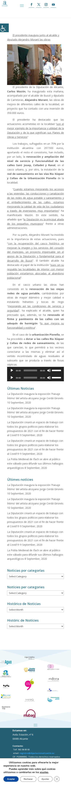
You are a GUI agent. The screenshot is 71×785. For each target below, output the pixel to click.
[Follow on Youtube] (53, 5)
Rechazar (28, 779)
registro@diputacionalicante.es (37, 753)
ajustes (44, 772)
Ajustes (45, 779)
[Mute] (49, 370)
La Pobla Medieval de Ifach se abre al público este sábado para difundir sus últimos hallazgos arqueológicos (35, 463)
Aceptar (11, 779)
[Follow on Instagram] (46, 5)
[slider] (57, 370)
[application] (35, 370)
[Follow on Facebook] (31, 5)
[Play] (12, 370)
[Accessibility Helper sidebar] (4, 28)
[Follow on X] (39, 5)
